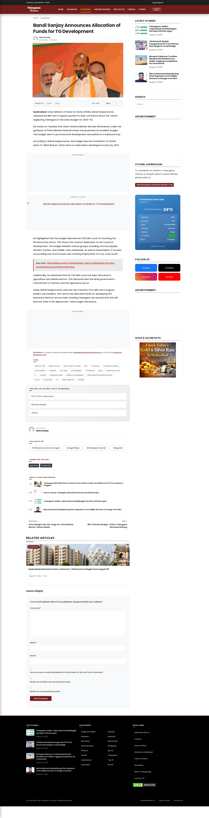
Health (84, 755)
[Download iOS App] (165, 9)
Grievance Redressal (143, 752)
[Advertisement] (78, 174)
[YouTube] (181, 2)
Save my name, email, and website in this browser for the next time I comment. (66, 672)
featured (63, 371)
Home (60, 9)
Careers (138, 739)
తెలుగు (57, 103)
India (100, 371)
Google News (73, 448)
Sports (111, 750)
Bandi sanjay (54, 366)
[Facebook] (170, 2)
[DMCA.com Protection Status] (158, 785)
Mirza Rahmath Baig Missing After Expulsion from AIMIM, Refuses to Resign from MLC (164, 76)
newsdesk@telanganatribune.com (87, 352)
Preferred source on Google (45, 448)
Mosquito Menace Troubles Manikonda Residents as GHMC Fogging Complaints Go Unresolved (163, 60)
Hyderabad (85, 9)
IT (35, 375)
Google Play (46, 465)
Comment (35, 608)
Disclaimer (139, 765)
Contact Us (139, 778)
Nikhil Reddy (44, 37)
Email (33, 655)
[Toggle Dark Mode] (180, 9)
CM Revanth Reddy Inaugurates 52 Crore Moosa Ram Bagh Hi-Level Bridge (164, 43)
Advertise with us (141, 732)
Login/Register (158, 3)
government (76, 371)
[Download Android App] (170, 9)
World (110, 764)
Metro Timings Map (142, 772)
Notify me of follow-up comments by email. (50, 682)
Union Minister (68, 380)
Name (33, 642)
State (37, 380)
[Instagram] (173, 2)
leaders (43, 375)
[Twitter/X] (177, 2)
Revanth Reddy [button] (38, 404)
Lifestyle (111, 732)
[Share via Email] (121, 39)
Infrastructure (113, 371)
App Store (34, 465)
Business (85, 736)
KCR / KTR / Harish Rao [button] (42, 396)
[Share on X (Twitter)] (106, 39)
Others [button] (142, 9)
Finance (131, 9)
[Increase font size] (114, 103)
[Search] (175, 9)
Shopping (112, 746)
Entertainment (87, 746)
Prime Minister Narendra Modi (99, 375)
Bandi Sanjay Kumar (72, 366)
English (49, 103)
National (111, 736)
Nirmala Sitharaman (75, 375)
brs (85, 366)
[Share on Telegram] (111, 39)
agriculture (40, 366)
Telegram (117, 448)
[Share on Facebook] (102, 39)
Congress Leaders (111, 366)
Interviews (85, 764)
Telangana (72, 9)
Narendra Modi (56, 375)
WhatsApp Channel (96, 448)
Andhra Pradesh (102, 9)
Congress (95, 366)
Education (85, 741)
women (81, 380)
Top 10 (110, 760)
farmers (52, 371)
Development (40, 371)
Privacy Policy (140, 745)
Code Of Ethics (140, 758)
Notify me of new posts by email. (45, 691)
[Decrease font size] (102, 103)
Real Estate (119, 9)
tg (57, 380)
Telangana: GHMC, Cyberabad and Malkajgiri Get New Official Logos (163, 28)
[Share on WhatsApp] (116, 39)
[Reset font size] (119, 103)
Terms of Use (164, 800)
